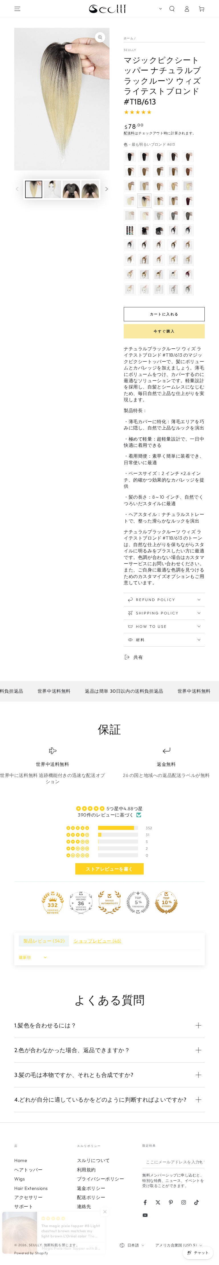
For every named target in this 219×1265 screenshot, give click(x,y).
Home (20, 1160)
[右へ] (106, 189)
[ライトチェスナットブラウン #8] (159, 171)
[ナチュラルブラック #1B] (159, 156)
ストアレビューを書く (109, 869)
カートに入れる (164, 314)
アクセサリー (28, 1197)
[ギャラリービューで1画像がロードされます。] (33, 189)
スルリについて (93, 1160)
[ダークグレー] (173, 215)
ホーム (128, 38)
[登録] (201, 1161)
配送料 (129, 133)
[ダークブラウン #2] (173, 156)
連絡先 (84, 1206)
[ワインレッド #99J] (188, 201)
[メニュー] (17, 9)
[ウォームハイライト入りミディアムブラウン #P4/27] (159, 186)
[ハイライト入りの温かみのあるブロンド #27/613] (173, 186)
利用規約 (86, 1170)
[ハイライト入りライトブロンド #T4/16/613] (159, 201)
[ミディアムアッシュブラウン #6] (144, 171)
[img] (109, 808)
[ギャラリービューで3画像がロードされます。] (71, 189)
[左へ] (17, 189)
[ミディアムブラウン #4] (130, 171)
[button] (159, 8)
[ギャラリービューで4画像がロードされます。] (90, 189)
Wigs (19, 1179)
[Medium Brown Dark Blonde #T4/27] (173, 201)
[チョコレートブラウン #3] (188, 156)
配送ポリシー (91, 1197)
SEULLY (130, 50)
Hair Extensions (31, 1188)
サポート (23, 1206)
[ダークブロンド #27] (130, 186)
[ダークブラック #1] (144, 156)
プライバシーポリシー (100, 1179)
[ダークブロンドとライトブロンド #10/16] (144, 186)
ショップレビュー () (97, 941)
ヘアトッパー (28, 1170)
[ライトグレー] (159, 215)
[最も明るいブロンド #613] (188, 186)
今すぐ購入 (164, 331)
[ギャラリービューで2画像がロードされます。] (52, 189)
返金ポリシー (91, 1188)
